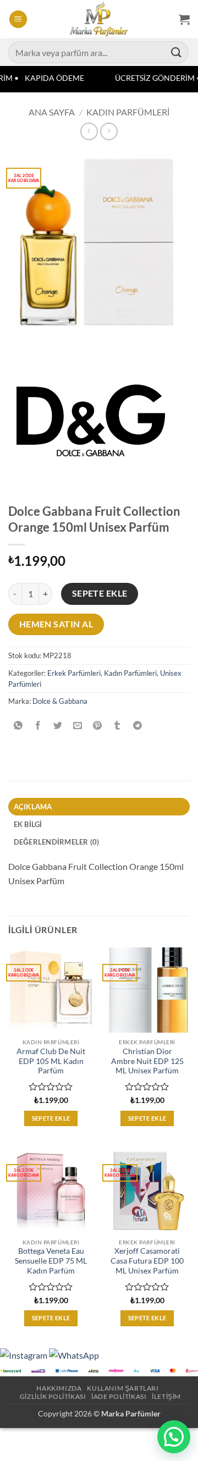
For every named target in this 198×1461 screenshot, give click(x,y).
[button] (18, 19)
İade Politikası (118, 1396)
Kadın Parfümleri (127, 112)
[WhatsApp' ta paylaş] (18, 726)
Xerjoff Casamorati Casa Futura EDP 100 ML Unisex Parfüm (147, 1261)
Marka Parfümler (131, 1413)
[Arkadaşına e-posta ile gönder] (78, 726)
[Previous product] (108, 131)
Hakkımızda (58, 1388)
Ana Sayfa (52, 112)
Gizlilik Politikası (53, 1396)
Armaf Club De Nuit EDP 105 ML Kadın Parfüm (50, 1061)
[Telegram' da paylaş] (137, 726)
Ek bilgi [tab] (28, 824)
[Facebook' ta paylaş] (38, 726)
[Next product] (88, 131)
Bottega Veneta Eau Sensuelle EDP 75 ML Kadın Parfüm (51, 1261)
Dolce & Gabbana (59, 701)
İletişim (166, 1396)
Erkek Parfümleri (74, 673)
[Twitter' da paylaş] (58, 726)
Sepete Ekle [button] (51, 1118)
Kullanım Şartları (122, 1388)
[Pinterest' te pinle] (98, 726)
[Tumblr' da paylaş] (117, 726)
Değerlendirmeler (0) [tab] (57, 841)
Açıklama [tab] (33, 806)
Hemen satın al (56, 624)
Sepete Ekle (100, 593)
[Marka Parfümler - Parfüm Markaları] (99, 19)
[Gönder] (177, 52)
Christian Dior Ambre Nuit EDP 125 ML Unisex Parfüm (147, 1061)
